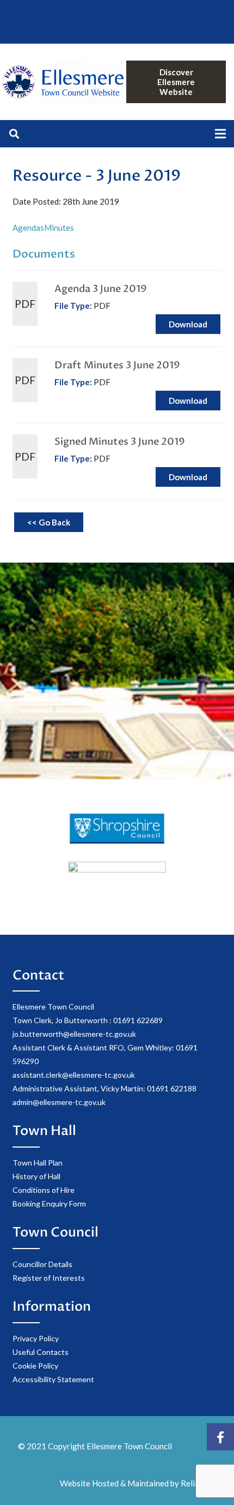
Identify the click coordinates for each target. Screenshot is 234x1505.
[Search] (14, 133)
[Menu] (220, 133)
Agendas (28, 227)
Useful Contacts (41, 1352)
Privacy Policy (36, 1338)
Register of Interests (49, 1277)
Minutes (59, 227)
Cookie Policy (35, 1365)
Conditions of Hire (44, 1190)
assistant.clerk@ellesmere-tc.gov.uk (74, 1074)
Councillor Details (42, 1264)
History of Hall (36, 1176)
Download (188, 324)
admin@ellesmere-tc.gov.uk (59, 1102)
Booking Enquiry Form (49, 1203)
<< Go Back (48, 522)
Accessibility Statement (53, 1379)
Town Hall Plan (38, 1162)
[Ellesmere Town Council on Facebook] (220, 1436)
